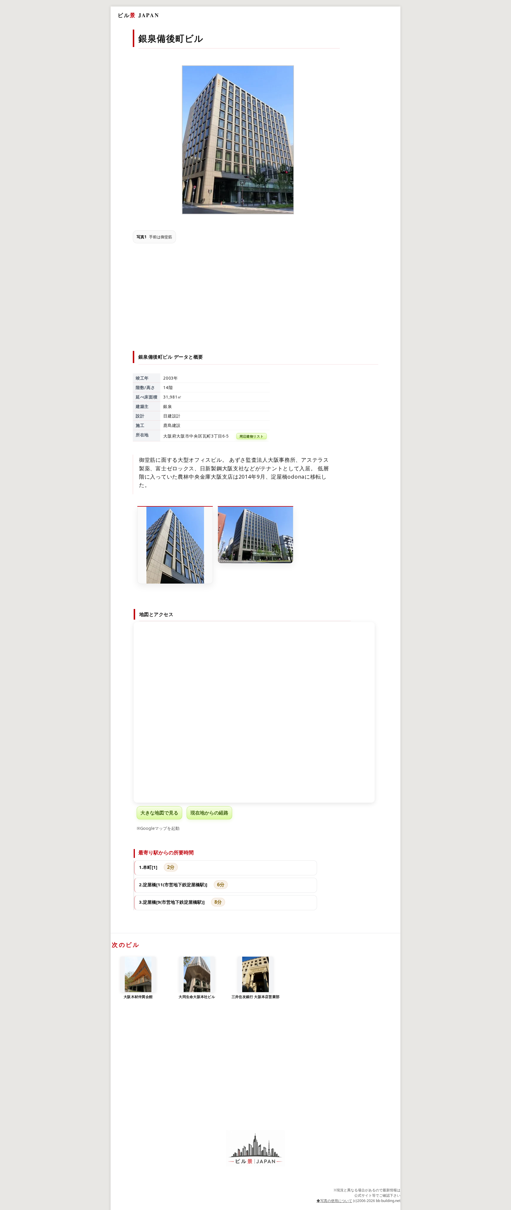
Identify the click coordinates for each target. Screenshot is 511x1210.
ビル (138, 15)
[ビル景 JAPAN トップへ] (255, 1148)
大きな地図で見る (159, 812)
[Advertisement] (256, 291)
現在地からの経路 (209, 812)
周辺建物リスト (252, 436)
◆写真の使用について (334, 1200)
